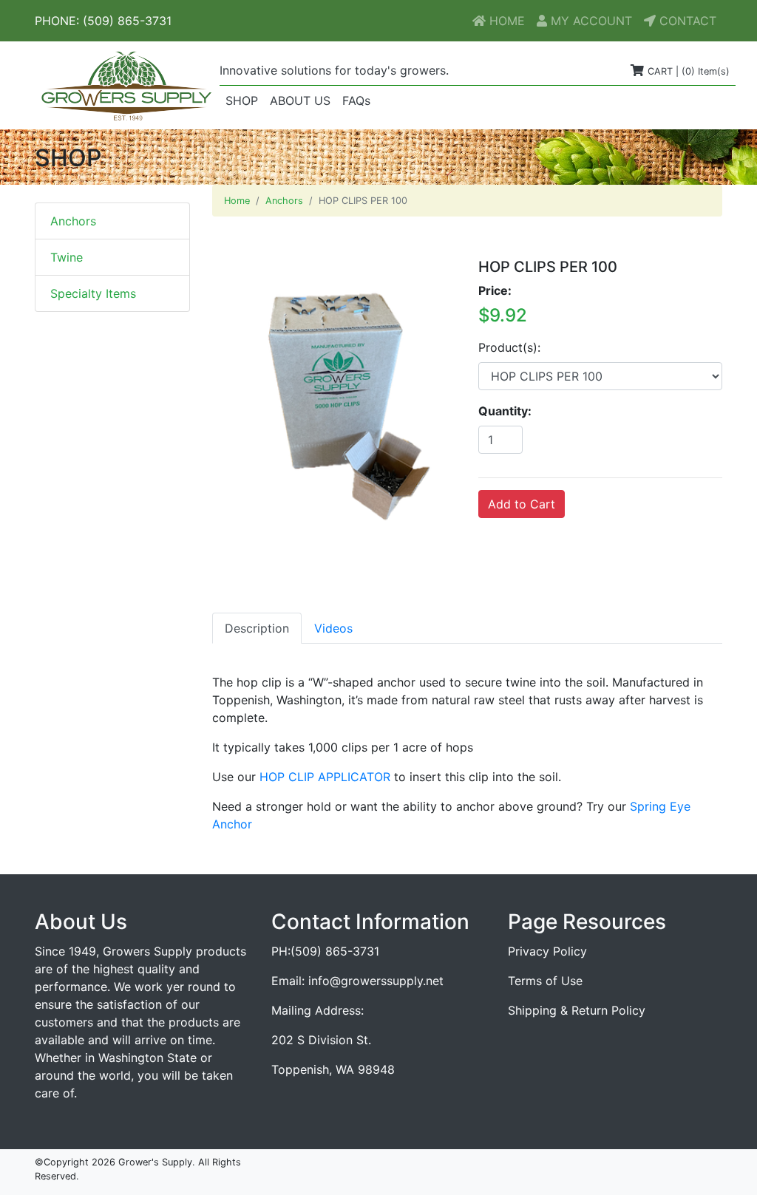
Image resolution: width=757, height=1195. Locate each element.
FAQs (356, 100)
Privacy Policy (547, 951)
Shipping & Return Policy (576, 1010)
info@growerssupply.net (376, 980)
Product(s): (509, 347)
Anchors (73, 221)
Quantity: (505, 411)
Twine (66, 257)
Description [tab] (257, 628)
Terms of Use (545, 980)
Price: (495, 290)
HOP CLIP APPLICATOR (324, 776)
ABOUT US (300, 100)
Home (237, 200)
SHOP (244, 100)
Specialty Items (93, 293)
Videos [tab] (333, 628)
